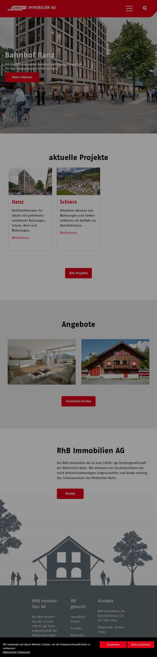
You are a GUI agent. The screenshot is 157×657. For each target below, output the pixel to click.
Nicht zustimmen (140, 644)
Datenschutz (10, 652)
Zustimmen (113, 644)
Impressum (24, 652)
